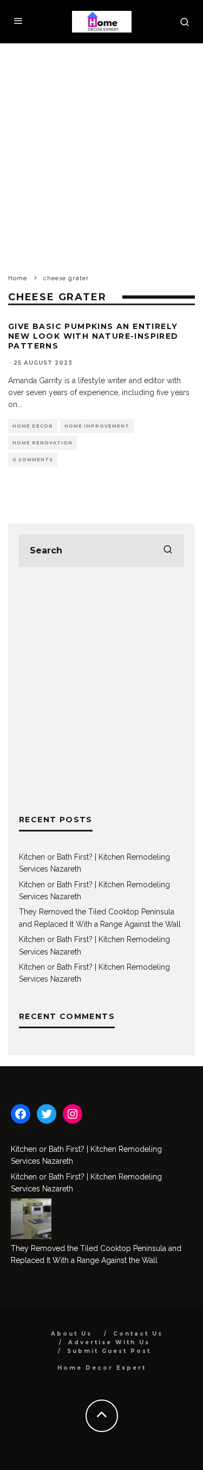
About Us (71, 1333)
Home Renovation (42, 443)
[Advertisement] (101, 150)
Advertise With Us (109, 1342)
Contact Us (138, 1333)
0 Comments (32, 459)
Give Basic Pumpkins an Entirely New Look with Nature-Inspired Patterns (93, 336)
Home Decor (32, 426)
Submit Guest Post (109, 1351)
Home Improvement (96, 426)
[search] (168, 550)
